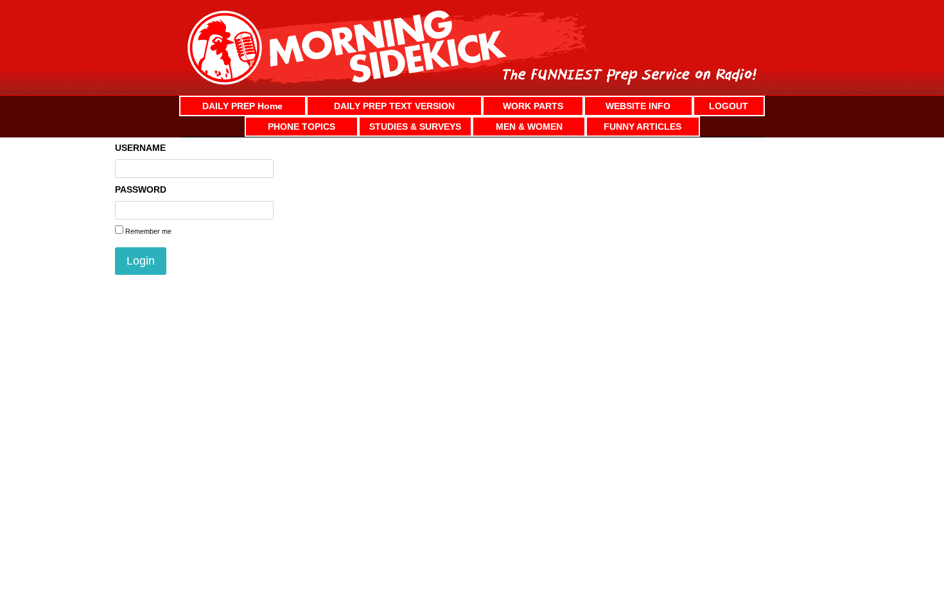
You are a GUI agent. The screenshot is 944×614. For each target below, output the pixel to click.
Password (140, 189)
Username (140, 148)
